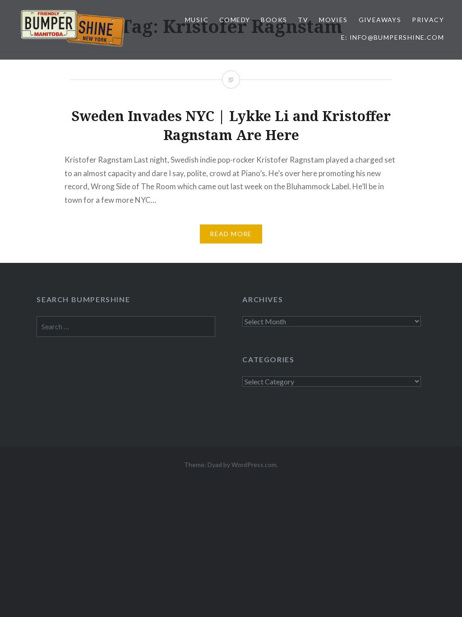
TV (303, 19)
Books (274, 19)
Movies (333, 19)
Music (196, 19)
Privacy (428, 19)
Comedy (234, 19)
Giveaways (380, 19)
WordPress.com (254, 464)
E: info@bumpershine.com (392, 37)
